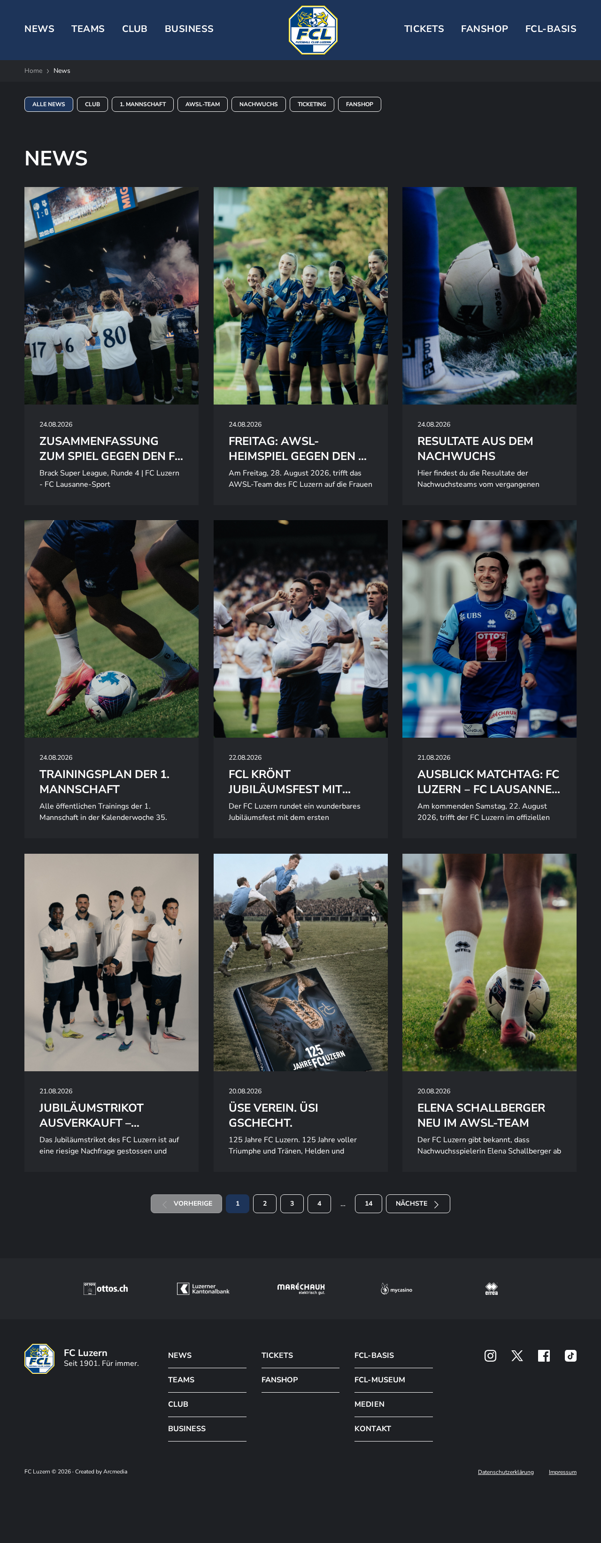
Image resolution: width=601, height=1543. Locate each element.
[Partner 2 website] (203, 1289)
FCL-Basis (551, 29)
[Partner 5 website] (491, 1289)
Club (92, 104)
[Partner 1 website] (106, 1289)
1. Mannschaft (143, 104)
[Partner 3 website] (301, 1289)
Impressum (563, 1472)
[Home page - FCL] (313, 30)
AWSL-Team (202, 104)
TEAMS (88, 29)
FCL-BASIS (373, 1355)
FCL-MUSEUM (379, 1380)
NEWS (39, 29)
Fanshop (485, 29)
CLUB (135, 29)
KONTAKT (372, 1429)
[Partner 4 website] (397, 1289)
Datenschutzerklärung (506, 1472)
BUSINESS (189, 29)
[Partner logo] (490, 1356)
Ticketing (312, 104)
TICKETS (424, 29)
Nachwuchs (258, 104)
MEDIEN (369, 1404)
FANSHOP (280, 1380)
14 (368, 1203)
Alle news (48, 104)
